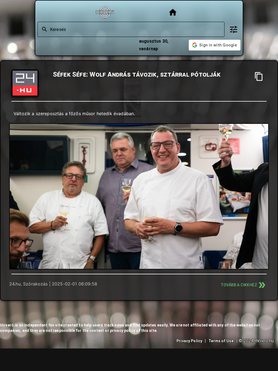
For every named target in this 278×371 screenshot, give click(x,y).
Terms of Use (220, 341)
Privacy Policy (189, 341)
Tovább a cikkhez (239, 285)
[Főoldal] (173, 12)
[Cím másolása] (259, 76)
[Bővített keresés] (234, 29)
